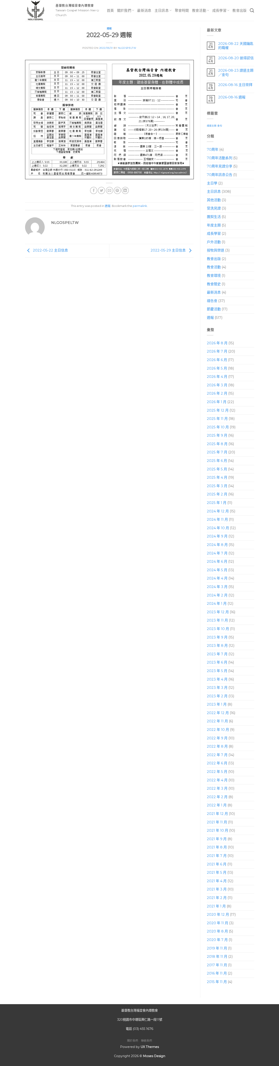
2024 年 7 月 (217, 553)
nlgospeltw (127, 47)
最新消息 (144, 10)
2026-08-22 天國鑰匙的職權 (235, 46)
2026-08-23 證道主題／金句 (235, 72)
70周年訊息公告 (219, 175)
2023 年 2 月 (217, 696)
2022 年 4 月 (217, 780)
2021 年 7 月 (217, 856)
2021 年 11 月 (217, 822)
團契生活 (214, 217)
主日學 (212, 183)
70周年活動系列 (219, 158)
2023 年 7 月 (217, 654)
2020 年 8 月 (217, 931)
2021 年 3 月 (217, 889)
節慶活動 (214, 309)
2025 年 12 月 (218, 410)
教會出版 (239, 10)
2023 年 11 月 (217, 620)
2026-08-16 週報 (231, 97)
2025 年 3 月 (217, 486)
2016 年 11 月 (217, 973)
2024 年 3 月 (217, 587)
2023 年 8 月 (217, 646)
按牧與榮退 (215, 250)
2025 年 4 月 (217, 477)
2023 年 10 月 (218, 629)
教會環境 (214, 276)
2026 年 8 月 (217, 343)
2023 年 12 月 (218, 612)
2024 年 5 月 (217, 570)
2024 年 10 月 (218, 528)
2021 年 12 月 (217, 814)
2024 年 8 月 (217, 545)
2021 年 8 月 (217, 847)
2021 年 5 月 (216, 872)
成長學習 (219, 10)
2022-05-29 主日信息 (169, 250)
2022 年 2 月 (217, 797)
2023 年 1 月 (217, 704)
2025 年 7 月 (217, 452)
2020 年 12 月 (218, 914)
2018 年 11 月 (217, 957)
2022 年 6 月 (217, 763)
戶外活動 (214, 242)
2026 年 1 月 (216, 402)
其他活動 (214, 200)
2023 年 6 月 (217, 662)
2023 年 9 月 (217, 637)
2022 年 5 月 (217, 772)
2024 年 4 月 (217, 578)
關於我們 (124, 10)
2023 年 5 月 (217, 671)
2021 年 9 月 (217, 839)
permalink (140, 206)
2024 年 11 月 (217, 519)
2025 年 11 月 (217, 419)
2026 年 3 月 (217, 385)
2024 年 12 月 (218, 511)
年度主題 (214, 225)
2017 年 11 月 (217, 965)
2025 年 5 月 (217, 469)
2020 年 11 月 (217, 923)
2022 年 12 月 (218, 713)
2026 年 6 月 (217, 360)
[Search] (252, 10)
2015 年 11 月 (217, 982)
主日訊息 (162, 10)
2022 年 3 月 (217, 788)
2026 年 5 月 (217, 368)
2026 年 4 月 (217, 377)
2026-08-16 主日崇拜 (235, 85)
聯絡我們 (146, 1040)
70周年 (212, 149)
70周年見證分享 (219, 166)
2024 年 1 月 (217, 603)
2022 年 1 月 (217, 805)
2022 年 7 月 (217, 755)
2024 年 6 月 (217, 561)
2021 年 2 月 (217, 898)
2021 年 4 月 (217, 881)
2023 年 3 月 (217, 688)
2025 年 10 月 (218, 427)
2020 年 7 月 (217, 940)
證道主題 (211, 125)
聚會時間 (182, 10)
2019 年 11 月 (217, 948)
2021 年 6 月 (216, 864)
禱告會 (212, 301)
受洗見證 (214, 208)
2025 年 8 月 (217, 444)
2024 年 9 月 (217, 536)
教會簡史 (214, 284)
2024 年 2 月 (217, 595)
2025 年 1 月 (216, 503)
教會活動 (199, 10)
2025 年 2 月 (217, 494)
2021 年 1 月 (216, 906)
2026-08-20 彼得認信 (235, 58)
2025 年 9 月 (217, 435)
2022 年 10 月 (218, 730)
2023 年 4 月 (217, 679)
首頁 (110, 10)
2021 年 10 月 (217, 830)
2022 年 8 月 (217, 746)
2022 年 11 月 (217, 721)
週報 (109, 28)
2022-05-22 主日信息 (50, 250)
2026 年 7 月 (217, 351)
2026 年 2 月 (217, 393)
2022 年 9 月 (217, 738)
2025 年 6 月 (217, 461)
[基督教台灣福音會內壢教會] (37, 10)
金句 (219, 125)
